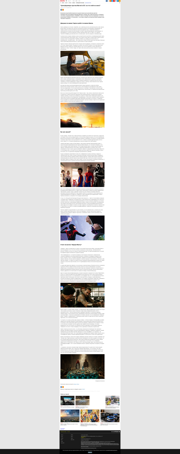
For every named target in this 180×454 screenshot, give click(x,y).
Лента (63, 2)
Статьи (70, 2)
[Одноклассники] (113, 432)
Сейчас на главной (64, 394)
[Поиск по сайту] (106, 3)
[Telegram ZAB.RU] (118, 1)
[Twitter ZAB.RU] (112, 1)
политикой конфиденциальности (111, 450)
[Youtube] (119, 432)
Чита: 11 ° (69, 0)
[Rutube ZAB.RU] (116, 1)
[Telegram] (116, 432)
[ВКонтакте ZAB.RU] (107, 1)
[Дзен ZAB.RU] (109, 1)
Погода (62, 441)
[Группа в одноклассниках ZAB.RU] (110, 1)
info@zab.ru (82, 437)
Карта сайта (72, 439)
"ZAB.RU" (83, 389)
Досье (62, 439)
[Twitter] (114, 432)
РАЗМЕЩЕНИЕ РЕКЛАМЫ (80, 2)
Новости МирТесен (62, 428)
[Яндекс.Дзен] (115, 432)
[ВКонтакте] (112, 432)
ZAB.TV (66, 2)
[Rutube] (118, 432)
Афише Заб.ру (76, 384)
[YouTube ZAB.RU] (114, 1)
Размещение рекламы (63, 431)
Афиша (73, 2)
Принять (90, 452)
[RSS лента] (119, 1)
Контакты (68, 431)
